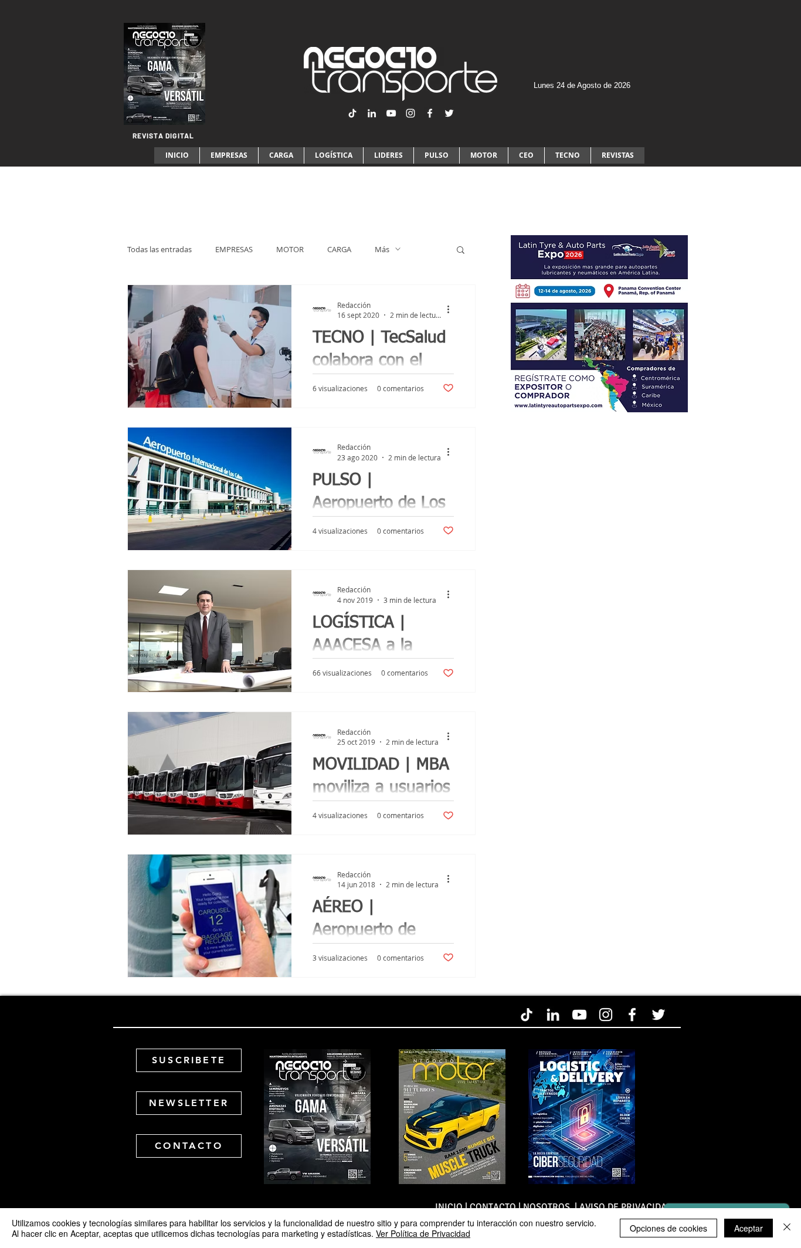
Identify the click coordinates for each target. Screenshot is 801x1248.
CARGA (339, 249)
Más (382, 249)
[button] (460, 251)
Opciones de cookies (668, 1228)
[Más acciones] (452, 310)
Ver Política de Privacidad (423, 1233)
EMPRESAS (234, 249)
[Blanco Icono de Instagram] (410, 113)
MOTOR (290, 249)
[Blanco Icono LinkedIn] (372, 113)
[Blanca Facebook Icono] (430, 113)
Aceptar (748, 1228)
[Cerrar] (787, 1228)
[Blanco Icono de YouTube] (391, 113)
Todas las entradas (159, 249)
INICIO (449, 1207)
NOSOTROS (547, 1207)
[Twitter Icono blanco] (449, 113)
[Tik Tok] (352, 113)
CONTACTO (493, 1207)
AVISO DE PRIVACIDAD (626, 1207)
